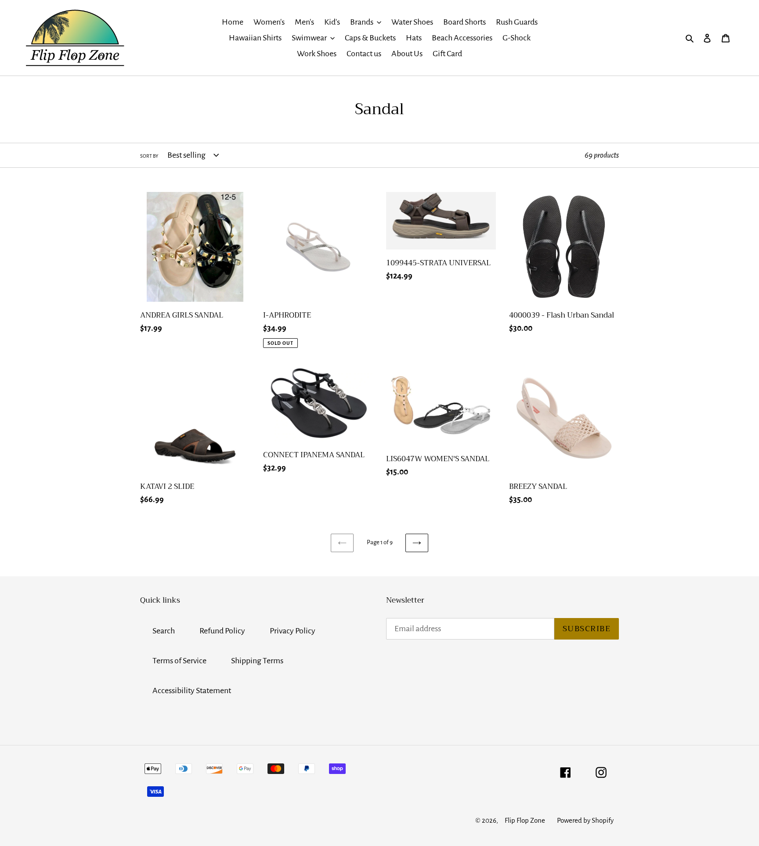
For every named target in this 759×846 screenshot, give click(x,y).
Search (163, 630)
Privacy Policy (292, 630)
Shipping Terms (257, 660)
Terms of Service (179, 660)
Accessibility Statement (191, 690)
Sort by (149, 156)
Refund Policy (222, 630)
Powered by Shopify (585, 820)
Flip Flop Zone (525, 820)
